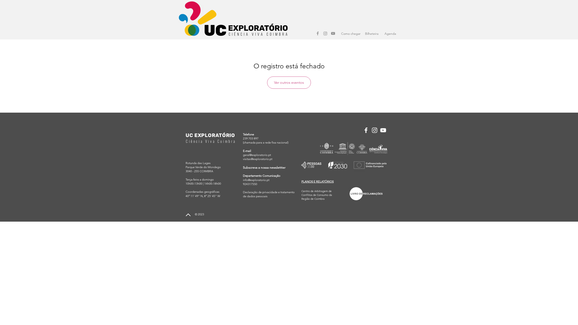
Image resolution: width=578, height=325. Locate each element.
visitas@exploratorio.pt (257, 159)
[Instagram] (325, 33)
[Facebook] (317, 33)
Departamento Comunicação (261, 175)
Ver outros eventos (289, 82)
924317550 (250, 184)
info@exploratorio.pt (256, 180)
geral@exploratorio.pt (257, 155)
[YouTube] (333, 33)
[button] (317, 181)
